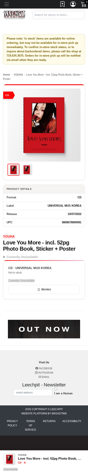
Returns (49, 421)
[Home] (14, 14)
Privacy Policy (12, 423)
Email (45, 377)
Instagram (45, 372)
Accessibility (71, 421)
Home (6, 74)
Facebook (45, 368)
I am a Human (63, 393)
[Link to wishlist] (63, 5)
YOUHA (18, 74)
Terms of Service (30, 425)
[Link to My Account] (73, 5)
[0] (84, 5)
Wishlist (46, 289)
